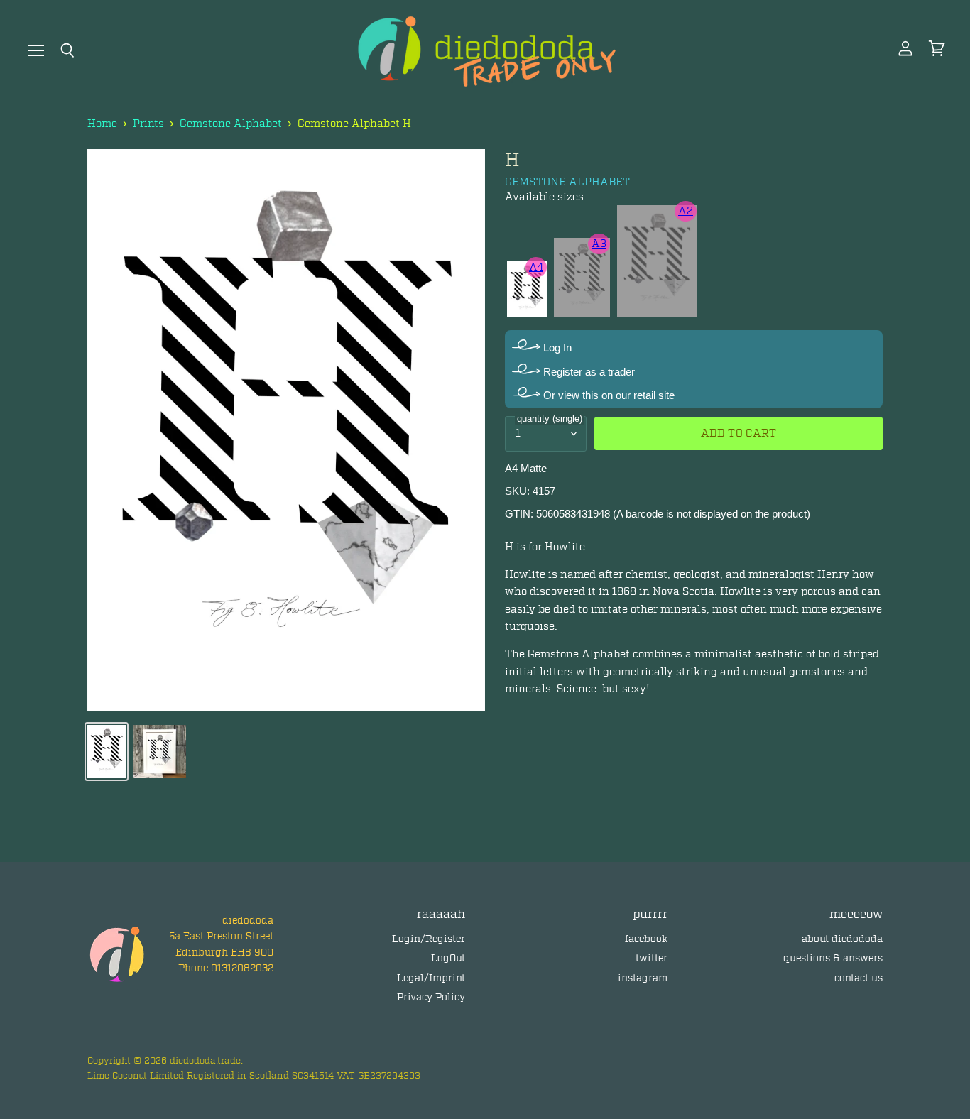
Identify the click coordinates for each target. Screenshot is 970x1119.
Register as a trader (587, 372)
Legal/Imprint (431, 978)
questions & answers (833, 958)
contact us (858, 978)
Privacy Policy (431, 997)
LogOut (448, 958)
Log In (556, 348)
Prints (148, 124)
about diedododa (842, 939)
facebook (646, 939)
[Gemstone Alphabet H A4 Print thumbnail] (106, 752)
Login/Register (428, 939)
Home (102, 124)
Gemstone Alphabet (231, 124)
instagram (642, 978)
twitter (651, 958)
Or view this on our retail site (607, 395)
